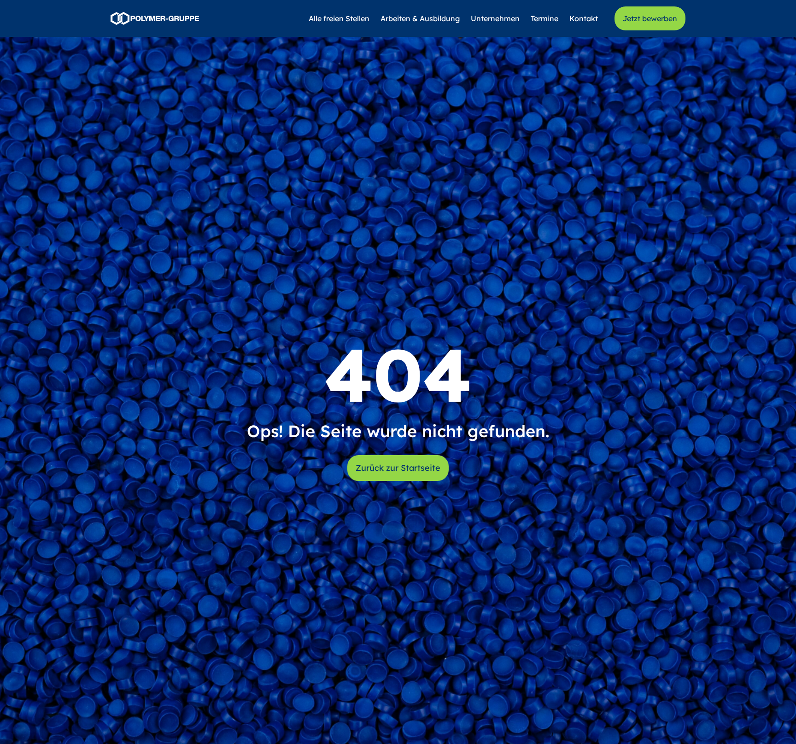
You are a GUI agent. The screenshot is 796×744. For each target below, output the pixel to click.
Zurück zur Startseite (398, 468)
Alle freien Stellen (339, 18)
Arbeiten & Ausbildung (420, 18)
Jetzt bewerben (650, 18)
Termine (544, 18)
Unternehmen (495, 18)
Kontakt (583, 18)
